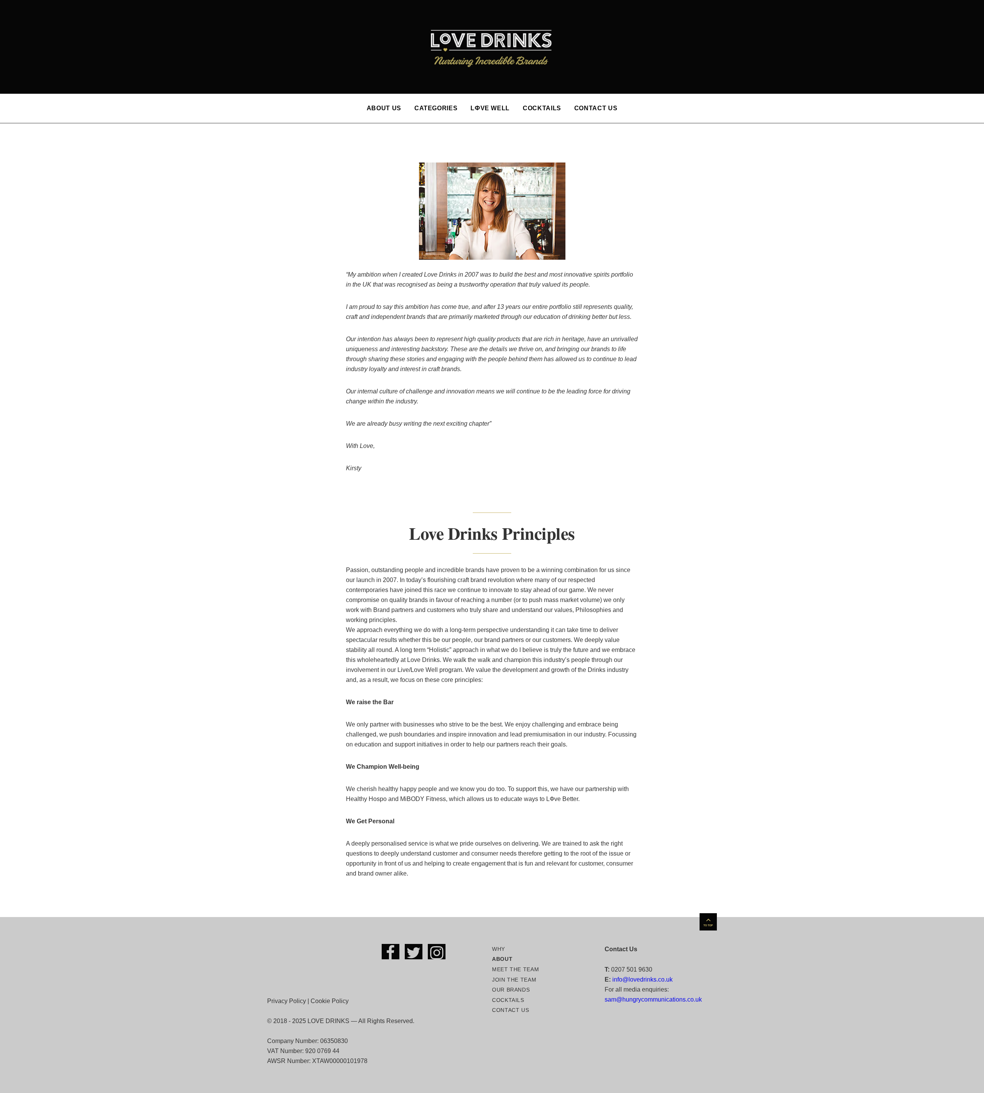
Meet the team (515, 969)
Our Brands (511, 990)
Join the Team (514, 980)
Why (498, 949)
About (502, 959)
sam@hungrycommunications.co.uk (653, 999)
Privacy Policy (286, 1001)
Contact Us (595, 108)
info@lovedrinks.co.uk (642, 979)
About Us (384, 108)
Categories (435, 108)
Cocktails (542, 108)
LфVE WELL (490, 108)
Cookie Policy (330, 1001)
